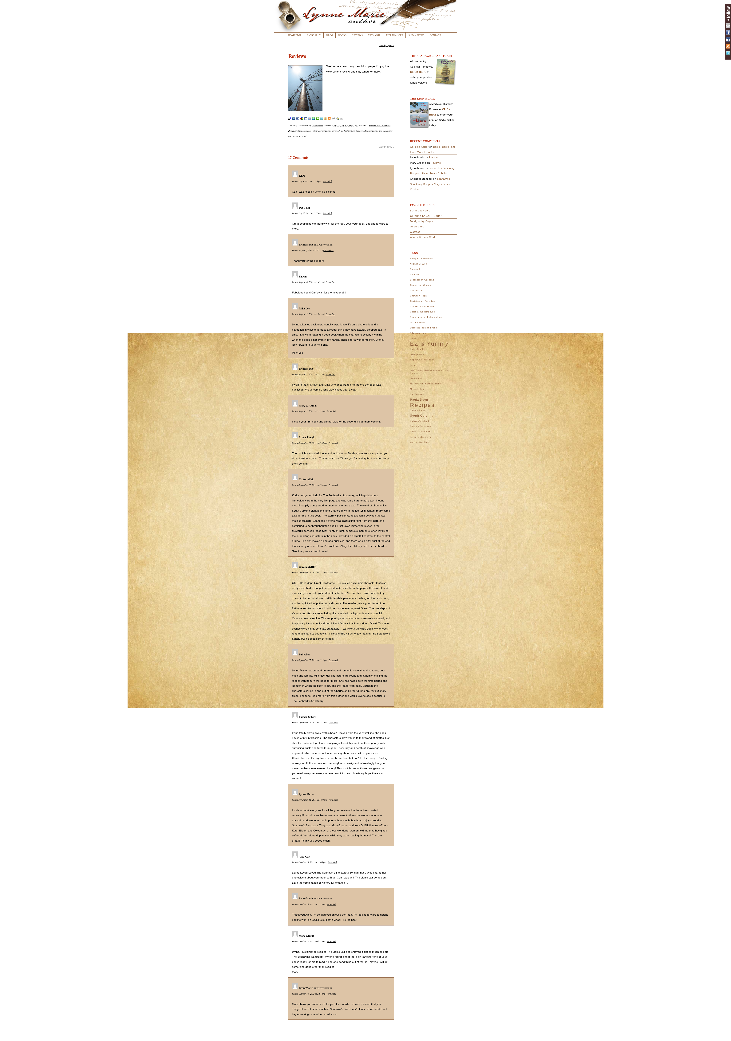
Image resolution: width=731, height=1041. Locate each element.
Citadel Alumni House (422, 306)
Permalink (327, 181)
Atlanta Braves (418, 264)
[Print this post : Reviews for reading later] (333, 119)
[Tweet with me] (728, 53)
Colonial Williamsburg (422, 312)
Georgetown (417, 354)
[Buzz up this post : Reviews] (301, 119)
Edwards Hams (418, 333)
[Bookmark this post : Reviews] (337, 119)
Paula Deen (419, 399)
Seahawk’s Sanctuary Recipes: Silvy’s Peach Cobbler (430, 184)
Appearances (394, 35)
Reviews (357, 35)
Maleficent (416, 378)
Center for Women (420, 285)
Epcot (413, 338)
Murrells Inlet (417, 389)
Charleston (416, 290)
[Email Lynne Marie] (728, 25)
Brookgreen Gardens (422, 280)
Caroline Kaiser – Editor (426, 216)
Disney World (417, 322)
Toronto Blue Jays (420, 437)
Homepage (295, 35)
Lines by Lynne (386, 45)
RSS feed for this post (353, 130)
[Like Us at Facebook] (728, 32)
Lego (413, 365)
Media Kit (374, 35)
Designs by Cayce (421, 221)
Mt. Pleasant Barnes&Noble (426, 384)
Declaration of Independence (426, 317)
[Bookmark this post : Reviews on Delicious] (289, 119)
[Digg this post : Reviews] (293, 119)
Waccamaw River (420, 442)
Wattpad (415, 232)
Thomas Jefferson (420, 426)
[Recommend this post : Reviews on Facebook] (297, 119)
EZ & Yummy (429, 343)
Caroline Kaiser (419, 146)
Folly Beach (417, 349)
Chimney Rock (418, 296)
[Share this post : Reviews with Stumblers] (313, 119)
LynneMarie (317, 125)
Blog (329, 35)
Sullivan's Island (419, 421)
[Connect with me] (728, 39)
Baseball (415, 269)
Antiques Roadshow (421, 258)
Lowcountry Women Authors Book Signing (429, 371)
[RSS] (728, 46)
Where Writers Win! (422, 237)
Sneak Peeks (416, 35)
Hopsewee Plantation (422, 360)
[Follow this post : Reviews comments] (329, 119)
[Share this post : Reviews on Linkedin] (305, 119)
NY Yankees (417, 394)
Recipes (422, 405)
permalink (305, 130)
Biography (314, 35)
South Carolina (421, 415)
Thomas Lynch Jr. (420, 431)
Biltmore (415, 274)
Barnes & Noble (420, 210)
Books (342, 35)
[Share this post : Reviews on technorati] (317, 119)
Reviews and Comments (379, 125)
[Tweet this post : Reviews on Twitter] (321, 119)
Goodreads (417, 226)
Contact (435, 35)
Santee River (417, 410)
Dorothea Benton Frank (423, 328)
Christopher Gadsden (422, 301)
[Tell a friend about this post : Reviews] (341, 119)
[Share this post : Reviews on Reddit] (309, 119)
